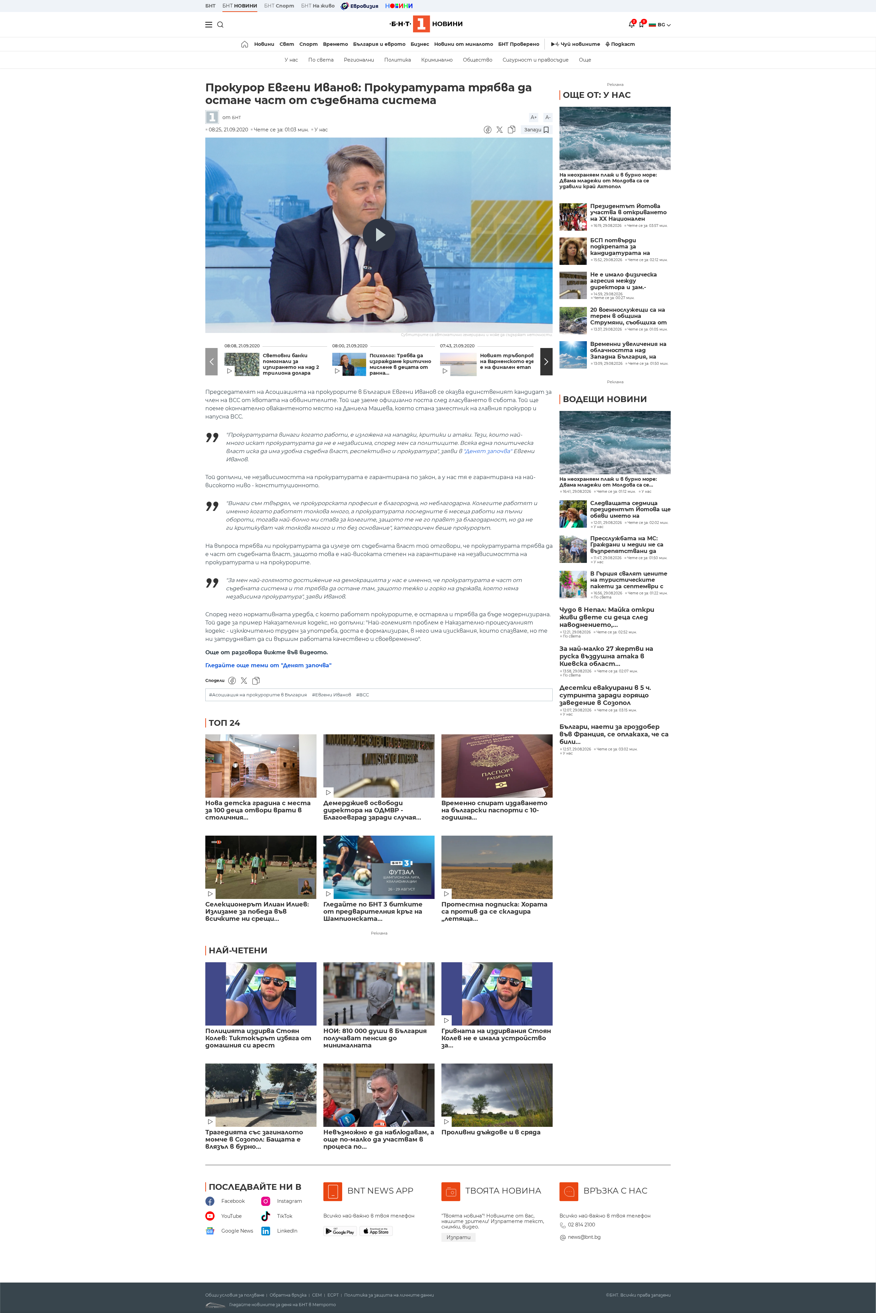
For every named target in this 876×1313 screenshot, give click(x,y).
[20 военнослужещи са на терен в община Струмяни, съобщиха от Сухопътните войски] (573, 320)
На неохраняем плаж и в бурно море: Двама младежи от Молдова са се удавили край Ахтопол (608, 181)
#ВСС (362, 694)
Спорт (308, 44)
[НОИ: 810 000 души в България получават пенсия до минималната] (379, 994)
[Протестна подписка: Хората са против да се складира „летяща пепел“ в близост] (497, 867)
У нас (291, 60)
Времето (335, 44)
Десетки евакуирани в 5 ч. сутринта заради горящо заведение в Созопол (605, 695)
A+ (534, 117)
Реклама (379, 933)
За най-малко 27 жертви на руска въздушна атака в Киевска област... (606, 656)
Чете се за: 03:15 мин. (617, 710)
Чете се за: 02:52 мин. (616, 632)
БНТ (210, 6)
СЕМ (317, 1295)
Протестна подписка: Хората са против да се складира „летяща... (494, 912)
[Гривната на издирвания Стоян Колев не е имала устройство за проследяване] (497, 994)
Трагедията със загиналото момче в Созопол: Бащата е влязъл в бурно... (254, 1139)
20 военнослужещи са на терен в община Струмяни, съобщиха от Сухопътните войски (628, 316)
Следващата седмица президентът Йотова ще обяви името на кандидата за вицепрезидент (630, 509)
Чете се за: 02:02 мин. (648, 523)
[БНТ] (213, 117)
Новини (264, 44)
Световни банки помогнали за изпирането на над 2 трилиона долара (291, 364)
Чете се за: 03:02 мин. (617, 749)
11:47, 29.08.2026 (607, 558)
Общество (477, 60)
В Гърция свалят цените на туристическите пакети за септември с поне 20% (628, 580)
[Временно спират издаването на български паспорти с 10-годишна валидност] (497, 766)
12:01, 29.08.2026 (608, 523)
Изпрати (459, 1237)
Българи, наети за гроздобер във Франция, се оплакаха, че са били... (614, 734)
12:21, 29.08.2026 (577, 632)
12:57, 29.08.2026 (577, 749)
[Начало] (245, 44)
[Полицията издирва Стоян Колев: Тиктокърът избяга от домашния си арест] (261, 994)
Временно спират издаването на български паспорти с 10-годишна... (494, 810)
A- (548, 117)
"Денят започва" (487, 451)
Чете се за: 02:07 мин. (617, 671)
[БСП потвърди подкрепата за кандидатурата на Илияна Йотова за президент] (573, 251)
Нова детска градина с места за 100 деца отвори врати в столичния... (258, 810)
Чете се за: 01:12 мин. (616, 492)
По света (321, 60)
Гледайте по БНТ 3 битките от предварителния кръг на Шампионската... (373, 912)
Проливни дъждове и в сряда (491, 1132)
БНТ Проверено (518, 44)
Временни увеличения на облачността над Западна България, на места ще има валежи (628, 350)
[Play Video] (379, 235)
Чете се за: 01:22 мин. (648, 593)
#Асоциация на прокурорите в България (258, 694)
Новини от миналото (463, 44)
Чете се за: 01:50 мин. (647, 558)
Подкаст (623, 44)
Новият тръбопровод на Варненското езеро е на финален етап (510, 361)
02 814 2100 (581, 1224)
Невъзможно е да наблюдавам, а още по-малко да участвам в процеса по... (378, 1139)
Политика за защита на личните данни (389, 1295)
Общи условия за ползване (234, 1295)
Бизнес (420, 44)
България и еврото (379, 44)
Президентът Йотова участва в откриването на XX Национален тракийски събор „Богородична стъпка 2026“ (628, 212)
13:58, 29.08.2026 (577, 671)
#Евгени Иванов (331, 694)
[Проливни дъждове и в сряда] (497, 1095)
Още (585, 60)
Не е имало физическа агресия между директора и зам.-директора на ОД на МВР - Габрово (629, 281)
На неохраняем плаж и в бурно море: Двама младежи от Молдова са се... (608, 482)
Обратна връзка (288, 1295)
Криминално (437, 60)
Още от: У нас (597, 95)
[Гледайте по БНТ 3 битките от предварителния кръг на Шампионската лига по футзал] (379, 867)
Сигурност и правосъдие (536, 60)
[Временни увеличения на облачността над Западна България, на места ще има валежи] (573, 355)
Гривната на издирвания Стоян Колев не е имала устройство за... (496, 1038)
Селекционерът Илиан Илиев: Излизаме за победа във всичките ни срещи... (257, 912)
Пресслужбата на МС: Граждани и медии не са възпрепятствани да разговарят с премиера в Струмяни (629, 545)
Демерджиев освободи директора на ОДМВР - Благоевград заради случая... (372, 810)
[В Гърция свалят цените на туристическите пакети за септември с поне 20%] (573, 584)
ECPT (333, 1295)
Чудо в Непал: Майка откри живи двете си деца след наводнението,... (606, 617)
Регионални (359, 60)
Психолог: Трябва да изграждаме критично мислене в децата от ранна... (400, 364)
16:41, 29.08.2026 (577, 492)
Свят (287, 44)
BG (662, 25)
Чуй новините (580, 44)
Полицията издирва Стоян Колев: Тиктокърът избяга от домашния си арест (258, 1038)
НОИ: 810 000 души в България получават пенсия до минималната (375, 1038)
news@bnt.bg (584, 1237)
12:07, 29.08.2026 (577, 710)
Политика (397, 60)
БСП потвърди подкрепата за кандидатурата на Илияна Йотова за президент (620, 246)
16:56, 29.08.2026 (608, 593)
